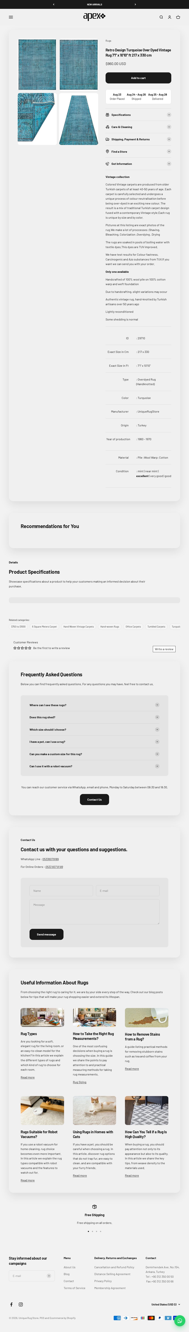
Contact (69, 1281)
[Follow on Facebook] (11, 1304)
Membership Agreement (110, 1288)
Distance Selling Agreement (112, 1274)
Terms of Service (74, 1288)
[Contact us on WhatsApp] (179, 1320)
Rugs (108, 40)
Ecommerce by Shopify (62, 1317)
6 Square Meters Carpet (44, 626)
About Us (69, 1267)
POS (42, 1317)
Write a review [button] (164, 649)
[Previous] (53, 4)
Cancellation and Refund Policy (114, 1267)
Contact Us (94, 799)
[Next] (135, 4)
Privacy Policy (103, 1281)
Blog (67, 1274)
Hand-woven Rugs (109, 626)
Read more (28, 1077)
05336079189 (50, 859)
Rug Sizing (79, 1082)
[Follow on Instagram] (20, 1304)
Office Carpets (133, 626)
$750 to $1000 (18, 626)
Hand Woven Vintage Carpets (78, 626)
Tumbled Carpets (156, 626)
